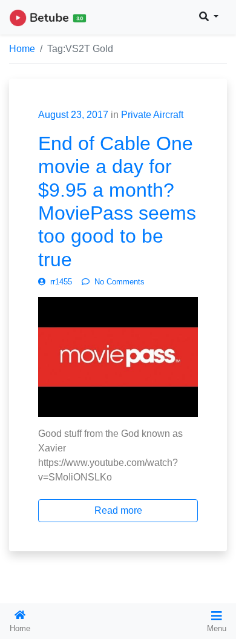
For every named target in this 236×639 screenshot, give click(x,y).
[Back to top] (34, 567)
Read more (118, 510)
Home (22, 49)
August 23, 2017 (73, 115)
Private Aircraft (152, 115)
